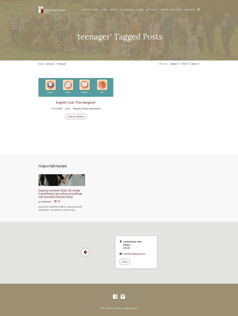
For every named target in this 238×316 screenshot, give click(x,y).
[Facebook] (115, 296)
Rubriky (173, 64)
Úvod (40, 64)
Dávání (164, 10)
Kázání (113, 10)
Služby (140, 10)
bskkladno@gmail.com (134, 253)
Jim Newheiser (44, 201)
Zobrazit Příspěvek (75, 117)
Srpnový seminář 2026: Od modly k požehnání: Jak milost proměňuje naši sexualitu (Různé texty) (60, 194)
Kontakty (189, 10)
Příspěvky (163, 64)
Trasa (124, 262)
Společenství (94, 108)
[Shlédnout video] (55, 201)
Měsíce (194, 64)
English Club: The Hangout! (76, 102)
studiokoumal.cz (131, 308)
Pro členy (176, 10)
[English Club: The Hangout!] (75, 94)
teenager (61, 64)
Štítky (184, 64)
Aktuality (152, 10)
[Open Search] (198, 10)
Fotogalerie (126, 10)
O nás (104, 10)
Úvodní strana (90, 10)
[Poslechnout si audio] (59, 201)
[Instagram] (123, 296)
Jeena (67, 108)
